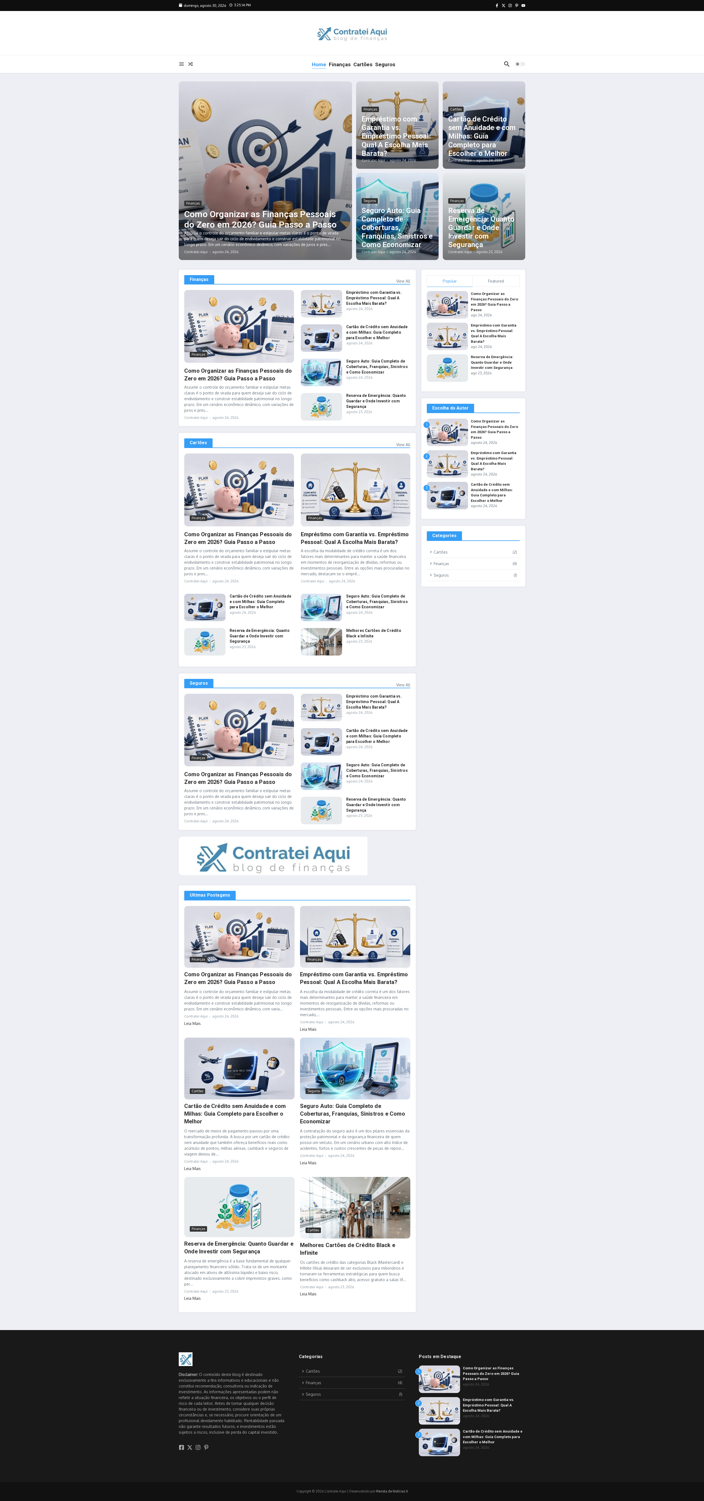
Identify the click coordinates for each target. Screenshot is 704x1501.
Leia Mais (192, 1023)
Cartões (362, 64)
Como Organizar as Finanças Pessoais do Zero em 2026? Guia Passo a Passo (260, 219)
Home (319, 64)
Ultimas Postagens (210, 895)
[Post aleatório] (190, 64)
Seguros (385, 64)
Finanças (340, 64)
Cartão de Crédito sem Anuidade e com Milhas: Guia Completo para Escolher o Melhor (482, 136)
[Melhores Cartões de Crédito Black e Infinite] (321, 642)
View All (403, 281)
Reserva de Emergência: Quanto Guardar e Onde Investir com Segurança (481, 227)
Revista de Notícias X (392, 1491)
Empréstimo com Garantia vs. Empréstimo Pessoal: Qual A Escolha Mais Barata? (396, 136)
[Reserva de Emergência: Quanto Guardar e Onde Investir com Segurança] (321, 407)
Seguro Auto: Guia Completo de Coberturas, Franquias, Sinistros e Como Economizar (397, 227)
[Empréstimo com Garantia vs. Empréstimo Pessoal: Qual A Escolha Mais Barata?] (321, 303)
